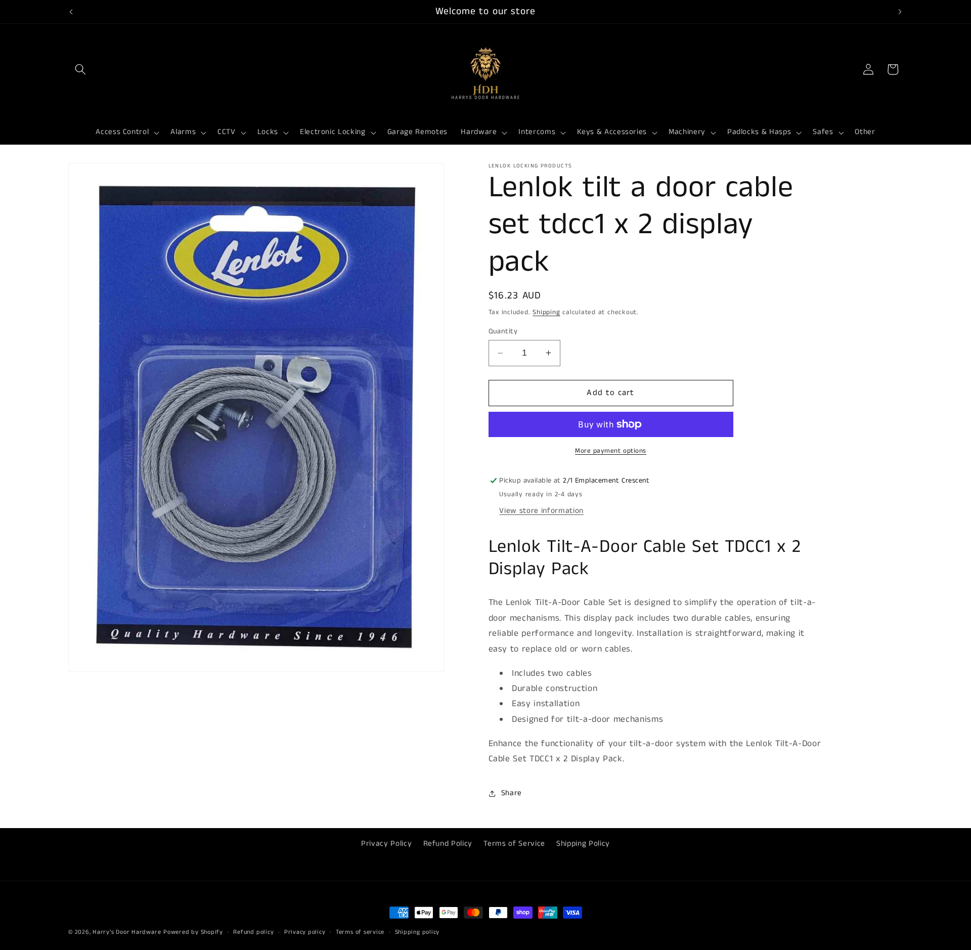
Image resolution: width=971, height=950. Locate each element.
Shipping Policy (583, 843)
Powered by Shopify (193, 932)
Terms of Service (514, 843)
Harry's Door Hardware (127, 932)
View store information (541, 510)
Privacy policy (305, 932)
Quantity (503, 331)
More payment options (610, 451)
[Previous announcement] (71, 11)
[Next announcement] (900, 11)
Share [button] (511, 793)
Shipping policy (417, 932)
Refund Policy (448, 843)
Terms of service (360, 932)
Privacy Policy (386, 843)
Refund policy (253, 932)
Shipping (546, 312)
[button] (80, 69)
